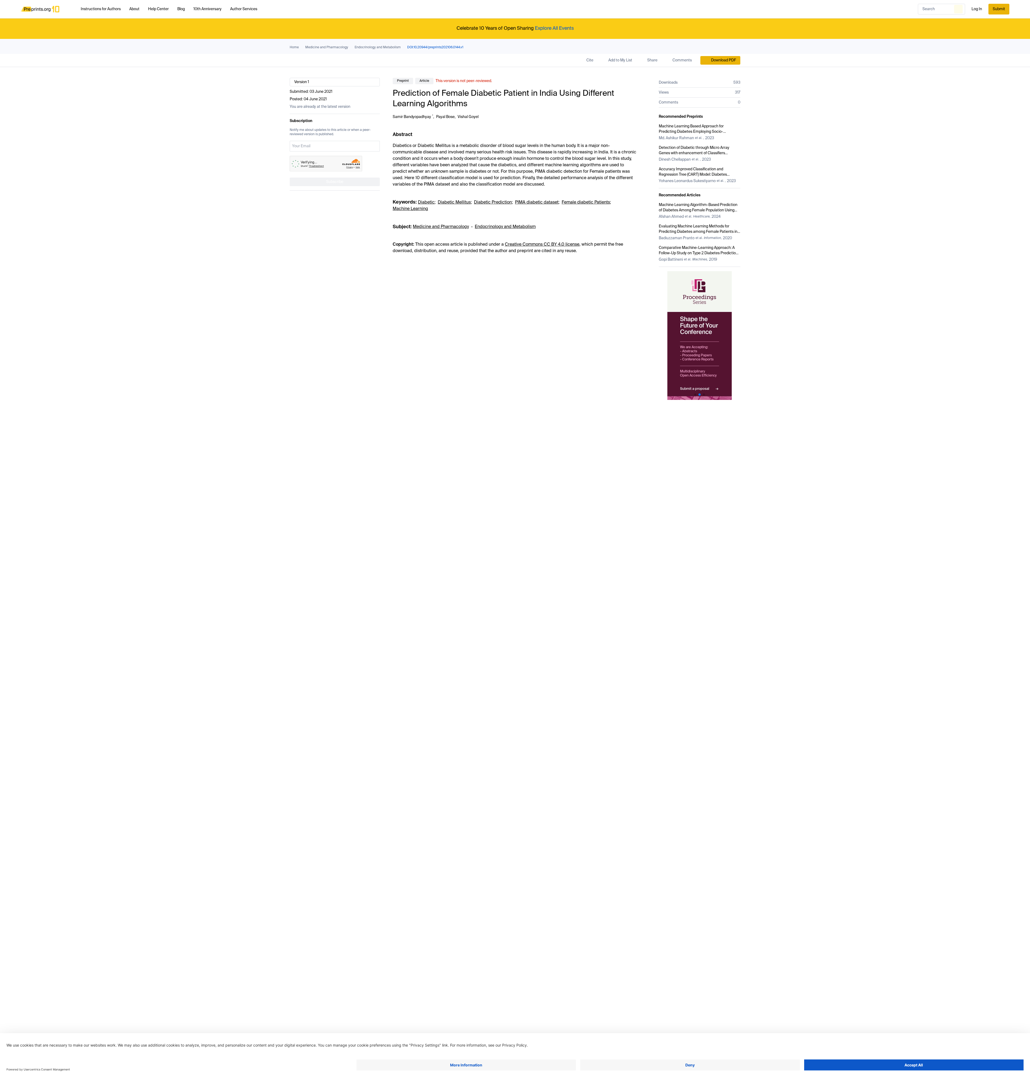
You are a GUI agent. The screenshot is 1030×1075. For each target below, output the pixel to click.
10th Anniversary (207, 9)
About (134, 9)
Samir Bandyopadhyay (412, 117)
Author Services (243, 9)
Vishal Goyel (468, 117)
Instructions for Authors (101, 9)
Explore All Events (554, 28)
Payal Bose (445, 117)
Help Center (158, 9)
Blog (181, 9)
